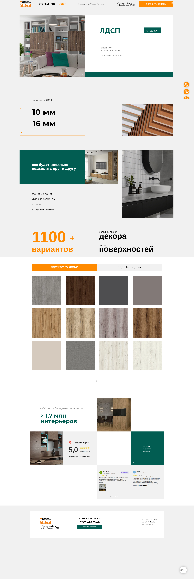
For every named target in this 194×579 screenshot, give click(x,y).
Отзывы (93, 4)
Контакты (100, 4)
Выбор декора (84, 4)
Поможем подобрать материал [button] (147, 449)
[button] (156, 4)
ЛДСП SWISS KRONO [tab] (64, 267)
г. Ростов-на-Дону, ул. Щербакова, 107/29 (126, 4)
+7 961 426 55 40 (89, 522)
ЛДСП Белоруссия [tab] (129, 267)
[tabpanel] (97, 330)
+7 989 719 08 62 (89, 518)
